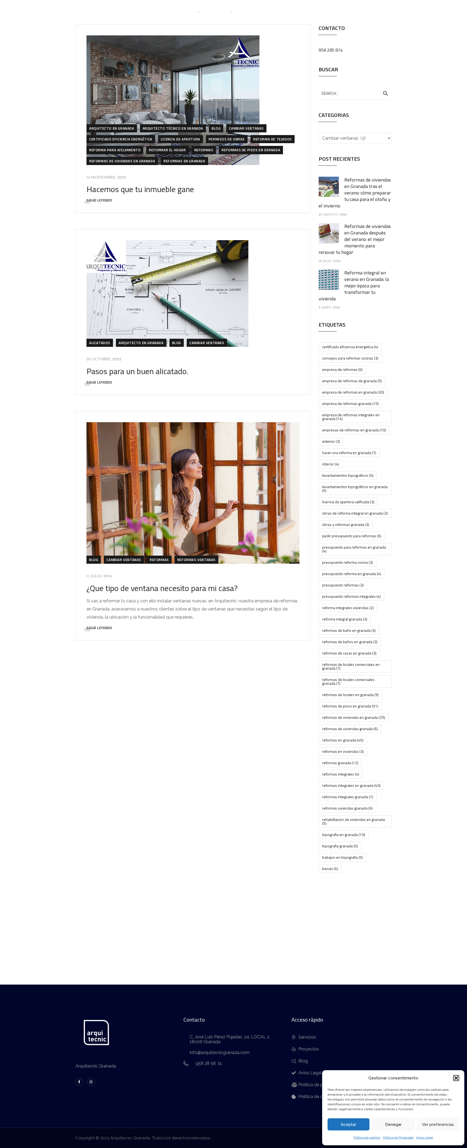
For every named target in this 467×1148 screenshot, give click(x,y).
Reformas (204, 150)
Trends (330, 868)
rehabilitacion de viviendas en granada (353, 821)
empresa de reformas (342, 369)
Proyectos (253, 12)
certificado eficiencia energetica (350, 347)
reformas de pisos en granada (251, 150)
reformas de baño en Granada (349, 630)
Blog (278, 12)
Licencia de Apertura (180, 139)
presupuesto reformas (343, 585)
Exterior (331, 441)
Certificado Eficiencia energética (120, 139)
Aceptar (348, 1124)
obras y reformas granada (345, 524)
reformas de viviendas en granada (353, 717)
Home (160, 12)
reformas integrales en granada (351, 785)
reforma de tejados (272, 139)
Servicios (219, 12)
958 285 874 (331, 50)
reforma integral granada (344, 619)
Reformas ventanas (196, 559)
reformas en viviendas (343, 751)
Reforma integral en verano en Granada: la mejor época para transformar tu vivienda (354, 285)
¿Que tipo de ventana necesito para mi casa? (162, 588)
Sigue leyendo (99, 200)
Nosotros (185, 12)
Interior (330, 464)
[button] (456, 1078)
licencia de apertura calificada (348, 502)
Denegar (393, 1124)
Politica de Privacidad (398, 1137)
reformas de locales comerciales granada (348, 681)
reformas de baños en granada (350, 642)
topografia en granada (343, 834)
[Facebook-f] (79, 1082)
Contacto (302, 12)
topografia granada (340, 846)
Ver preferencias (438, 1124)
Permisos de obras (227, 139)
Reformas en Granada (184, 161)
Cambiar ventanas (246, 128)
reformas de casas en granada (349, 653)
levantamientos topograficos (347, 475)
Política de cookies (366, 1137)
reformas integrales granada (347, 797)
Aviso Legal (424, 1137)
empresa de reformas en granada (353, 392)
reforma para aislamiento (115, 150)
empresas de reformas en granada (354, 430)
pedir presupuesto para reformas (351, 536)
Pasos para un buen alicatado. (137, 371)
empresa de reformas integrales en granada (351, 416)
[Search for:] (355, 93)
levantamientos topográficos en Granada (355, 488)
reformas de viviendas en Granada (122, 161)
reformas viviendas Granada (347, 808)
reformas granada (340, 763)
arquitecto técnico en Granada (173, 128)
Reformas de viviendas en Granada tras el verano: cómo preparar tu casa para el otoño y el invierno (355, 192)
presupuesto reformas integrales (351, 596)
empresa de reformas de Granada (352, 381)
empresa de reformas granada (350, 403)
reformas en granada (342, 740)
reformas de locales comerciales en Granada (351, 666)
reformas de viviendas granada (350, 728)
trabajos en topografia (342, 857)
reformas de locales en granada (350, 694)
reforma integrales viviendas (348, 607)
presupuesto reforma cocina (347, 562)
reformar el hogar (167, 150)
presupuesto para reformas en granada (354, 549)
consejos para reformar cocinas (350, 358)
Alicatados (99, 342)
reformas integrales (340, 774)
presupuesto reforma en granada (351, 573)
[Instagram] (91, 1082)
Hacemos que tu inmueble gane (140, 189)
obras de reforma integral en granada (355, 513)
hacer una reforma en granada (349, 452)
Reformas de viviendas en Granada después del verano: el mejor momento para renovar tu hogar (355, 239)
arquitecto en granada (111, 128)
